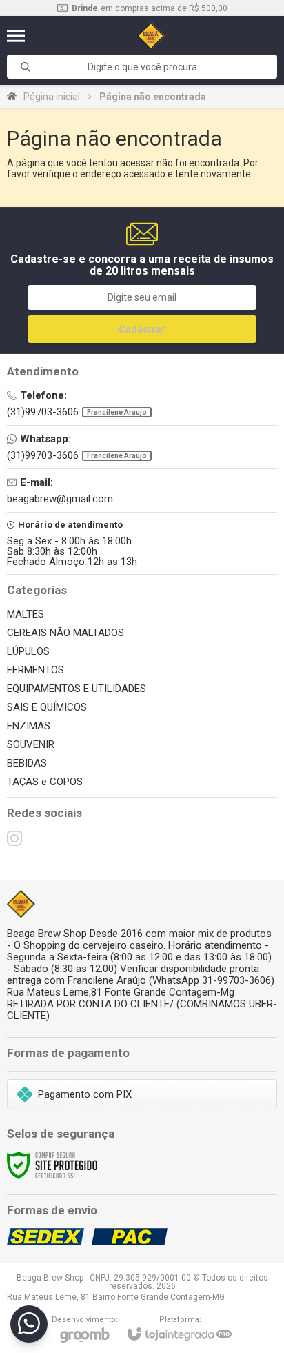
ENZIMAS (28, 726)
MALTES (25, 614)
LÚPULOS (28, 651)
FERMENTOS (35, 670)
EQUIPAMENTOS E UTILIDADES (76, 688)
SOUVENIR (30, 744)
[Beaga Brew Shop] (151, 36)
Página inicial (51, 96)
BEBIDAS (27, 763)
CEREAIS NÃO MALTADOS (65, 632)
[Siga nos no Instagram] (14, 838)
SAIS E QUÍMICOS (47, 707)
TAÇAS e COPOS (45, 782)
